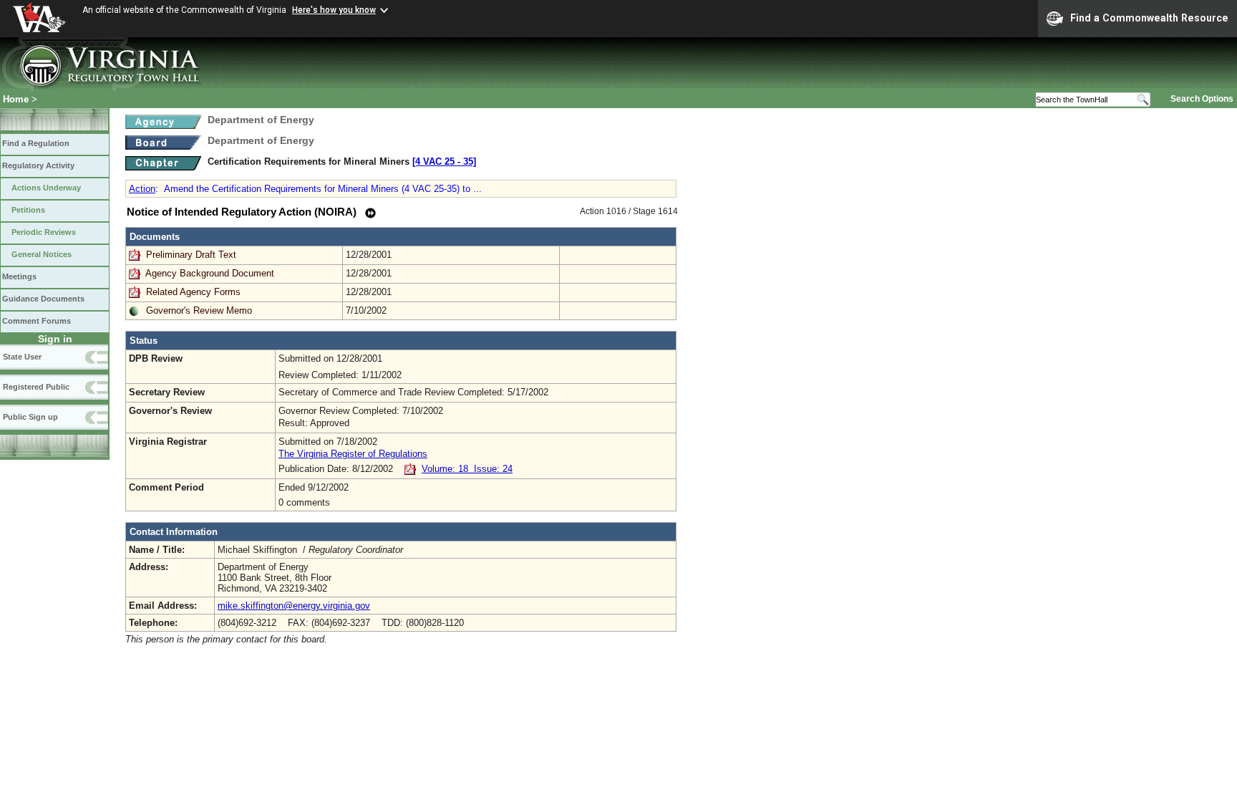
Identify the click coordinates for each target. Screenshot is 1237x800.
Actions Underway (46, 187)
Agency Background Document (209, 273)
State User (22, 356)
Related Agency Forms (193, 291)
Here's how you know (334, 10)
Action (142, 188)
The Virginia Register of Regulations (352, 453)
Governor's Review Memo (199, 310)
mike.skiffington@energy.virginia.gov (294, 605)
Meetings (19, 276)
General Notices (41, 254)
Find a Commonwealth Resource (1149, 18)
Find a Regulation (35, 143)
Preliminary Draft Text (192, 254)
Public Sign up (30, 417)
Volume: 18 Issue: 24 (467, 468)
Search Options (1201, 99)
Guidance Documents (43, 298)
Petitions (28, 210)
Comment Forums (36, 321)
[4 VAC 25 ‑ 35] (444, 161)
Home (16, 99)
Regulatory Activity (38, 165)
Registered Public (36, 386)
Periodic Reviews (43, 232)
